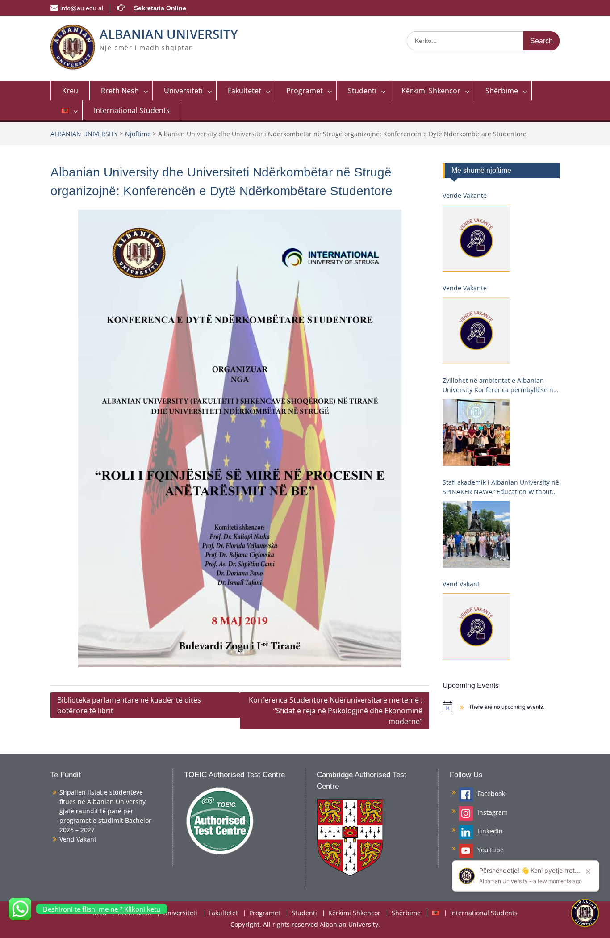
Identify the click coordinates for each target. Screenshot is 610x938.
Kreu (70, 91)
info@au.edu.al (81, 8)
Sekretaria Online (160, 8)
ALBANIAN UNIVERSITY (169, 33)
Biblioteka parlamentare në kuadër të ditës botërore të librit (129, 705)
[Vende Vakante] (476, 238)
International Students (132, 110)
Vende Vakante (465, 195)
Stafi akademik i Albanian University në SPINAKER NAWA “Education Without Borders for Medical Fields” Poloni (501, 487)
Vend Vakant (461, 584)
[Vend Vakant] (476, 626)
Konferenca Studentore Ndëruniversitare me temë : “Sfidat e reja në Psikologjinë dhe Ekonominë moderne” (335, 710)
